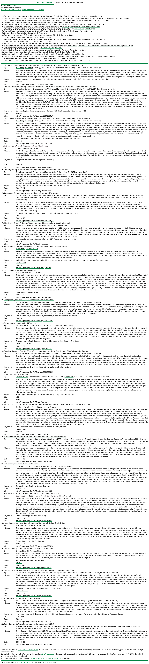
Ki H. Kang (90, 16)
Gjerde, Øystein (67, 27)
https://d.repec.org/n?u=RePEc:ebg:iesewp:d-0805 (34, 297)
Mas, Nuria (43, 33)
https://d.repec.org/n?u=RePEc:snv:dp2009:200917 (34, 116)
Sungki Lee (102, 18)
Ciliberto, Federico (57, 22)
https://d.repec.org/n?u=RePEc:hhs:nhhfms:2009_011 (35, 221)
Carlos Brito (48, 41)
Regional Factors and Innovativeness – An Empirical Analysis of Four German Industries (35, 31)
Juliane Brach (79, 29)
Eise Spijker (128, 46)
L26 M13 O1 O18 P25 (24, 344)
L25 (17, 215)
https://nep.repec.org (48, 654)
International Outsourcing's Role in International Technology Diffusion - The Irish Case (34, 52)
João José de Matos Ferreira (11, 10)
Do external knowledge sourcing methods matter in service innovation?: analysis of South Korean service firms (43, 16)
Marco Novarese (98, 654)
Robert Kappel (90, 29)
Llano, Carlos (96, 56)
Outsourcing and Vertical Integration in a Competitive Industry (26, 22)
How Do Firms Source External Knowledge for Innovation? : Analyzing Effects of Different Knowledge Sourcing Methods (47, 20)
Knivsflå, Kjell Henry (81, 27)
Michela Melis (109, 46)
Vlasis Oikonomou (97, 46)
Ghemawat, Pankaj (83, 56)
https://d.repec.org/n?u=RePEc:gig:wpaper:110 (32, 244)
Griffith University (55, 658)
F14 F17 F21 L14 (22, 591)
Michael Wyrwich (46, 37)
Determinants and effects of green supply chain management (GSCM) (29, 60)
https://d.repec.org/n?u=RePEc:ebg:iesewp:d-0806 (34, 491)
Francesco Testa (84, 46)
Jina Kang (98, 16)
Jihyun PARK (72, 58)
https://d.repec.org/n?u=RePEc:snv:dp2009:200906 (34, 321)
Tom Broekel (74, 31)
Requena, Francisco (108, 56)
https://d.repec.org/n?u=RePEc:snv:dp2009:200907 (34, 143)
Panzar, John (69, 22)
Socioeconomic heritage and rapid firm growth (20, 37)
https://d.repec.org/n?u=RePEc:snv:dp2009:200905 (34, 372)
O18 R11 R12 (21, 263)
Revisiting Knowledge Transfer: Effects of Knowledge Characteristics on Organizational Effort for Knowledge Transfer (46, 39)
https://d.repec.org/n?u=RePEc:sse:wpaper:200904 (34, 461)
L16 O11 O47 (20, 616)
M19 (17, 397)
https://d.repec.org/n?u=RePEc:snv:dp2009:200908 (34, 84)
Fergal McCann (73, 52)
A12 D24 (19, 563)
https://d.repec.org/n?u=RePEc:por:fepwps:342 (32, 402)
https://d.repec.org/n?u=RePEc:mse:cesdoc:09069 (34, 434)
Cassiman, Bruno (47, 48)
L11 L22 (19, 162)
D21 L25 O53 (21, 429)
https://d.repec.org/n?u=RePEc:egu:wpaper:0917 (33, 268)
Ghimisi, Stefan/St (62, 54)
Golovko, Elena (80, 50)
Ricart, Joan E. (99, 24)
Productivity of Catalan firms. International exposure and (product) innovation (31, 50)
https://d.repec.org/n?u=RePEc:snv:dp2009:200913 (34, 622)
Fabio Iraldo (72, 46)
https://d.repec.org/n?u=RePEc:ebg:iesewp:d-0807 (34, 191)
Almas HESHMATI (59, 58)
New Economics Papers (44, 2)
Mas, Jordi (58, 48)
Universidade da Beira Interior (33, 10)
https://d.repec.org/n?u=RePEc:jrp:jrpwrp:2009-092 (34, 349)
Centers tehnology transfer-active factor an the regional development (28, 54)
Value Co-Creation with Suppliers (16, 41)
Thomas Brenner (86, 31)
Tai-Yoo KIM (47, 58)
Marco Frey (119, 46)
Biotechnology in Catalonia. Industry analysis (20, 33)
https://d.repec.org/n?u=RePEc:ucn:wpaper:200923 (34, 546)
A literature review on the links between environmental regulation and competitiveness (35, 46)
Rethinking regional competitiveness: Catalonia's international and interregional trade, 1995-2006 (39, 56)
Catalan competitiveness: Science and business (21, 48)
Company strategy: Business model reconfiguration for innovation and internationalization (36, 24)
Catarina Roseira (37, 41)
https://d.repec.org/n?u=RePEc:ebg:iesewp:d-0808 (34, 521)
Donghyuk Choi (112, 18)
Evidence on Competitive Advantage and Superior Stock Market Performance (31, 27)
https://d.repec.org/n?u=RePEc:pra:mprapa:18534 (33, 167)
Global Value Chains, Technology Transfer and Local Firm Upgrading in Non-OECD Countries (37, 29)
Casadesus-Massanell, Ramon (82, 24)
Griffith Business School (38, 658)
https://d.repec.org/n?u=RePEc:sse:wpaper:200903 (34, 644)
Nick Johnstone (84, 60)
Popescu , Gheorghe (76, 54)
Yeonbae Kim (124, 18)
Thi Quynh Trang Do (100, 43)
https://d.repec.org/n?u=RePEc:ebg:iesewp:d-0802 (34, 596)
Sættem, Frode (94, 27)
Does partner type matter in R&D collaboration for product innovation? (29, 35)
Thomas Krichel (25, 662)
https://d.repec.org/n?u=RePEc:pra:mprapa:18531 (33, 568)
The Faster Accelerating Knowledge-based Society (22, 58)
